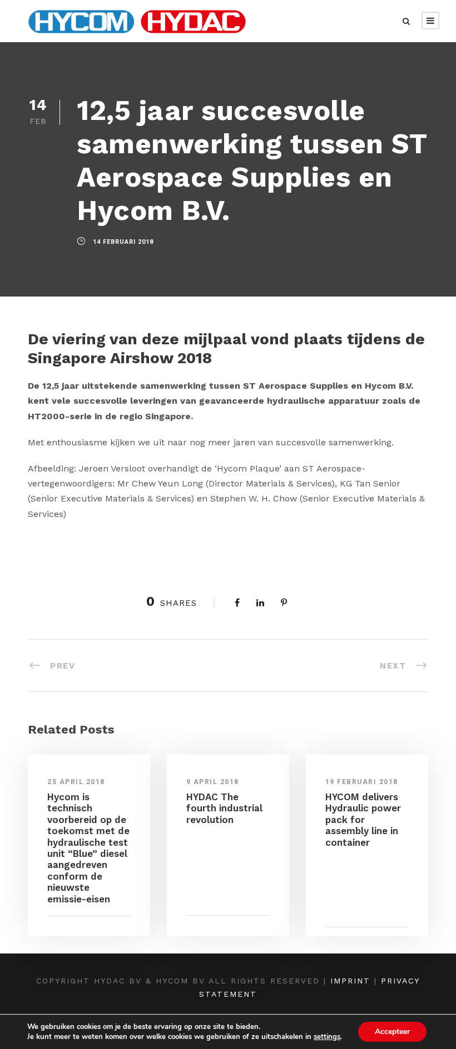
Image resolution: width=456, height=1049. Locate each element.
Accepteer (392, 1031)
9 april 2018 (212, 782)
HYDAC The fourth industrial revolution (224, 808)
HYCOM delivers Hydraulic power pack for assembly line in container (363, 819)
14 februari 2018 (123, 241)
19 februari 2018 (361, 782)
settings (327, 1037)
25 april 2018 (76, 782)
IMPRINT (350, 980)
